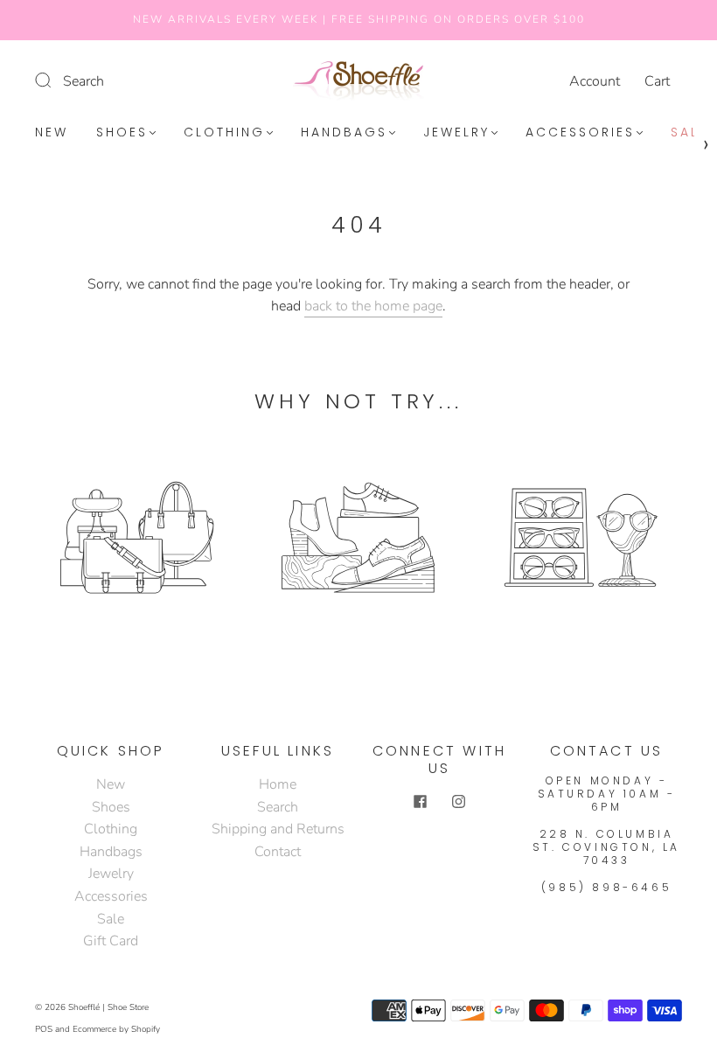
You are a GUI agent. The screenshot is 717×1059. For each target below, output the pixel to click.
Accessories (580, 133)
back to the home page (373, 306)
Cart (657, 81)
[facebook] (420, 802)
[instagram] (459, 802)
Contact (277, 851)
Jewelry (456, 133)
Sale (689, 133)
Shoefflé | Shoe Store (108, 1007)
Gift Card (110, 941)
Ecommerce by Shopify (116, 1029)
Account (594, 81)
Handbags (344, 133)
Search (83, 81)
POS (43, 1029)
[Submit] (54, 79)
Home (277, 784)
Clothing (224, 133)
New (51, 133)
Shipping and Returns (278, 829)
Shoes (122, 133)
